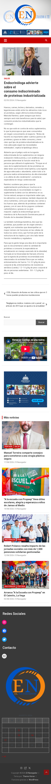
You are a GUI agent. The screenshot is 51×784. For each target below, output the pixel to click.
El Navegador (20, 100)
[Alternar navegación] (5, 40)
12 (19, 735)
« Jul (4, 756)
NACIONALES (10, 493)
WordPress (33, 780)
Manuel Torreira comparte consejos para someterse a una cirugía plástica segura (24, 455)
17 (5, 740)
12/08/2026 (9, 555)
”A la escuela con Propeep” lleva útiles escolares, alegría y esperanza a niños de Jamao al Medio (24, 502)
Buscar (7, 317)
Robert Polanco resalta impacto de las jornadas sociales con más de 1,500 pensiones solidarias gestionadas (24, 549)
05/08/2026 (9, 599)
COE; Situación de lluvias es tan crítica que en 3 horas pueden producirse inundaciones (27, 293)
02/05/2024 (9, 100)
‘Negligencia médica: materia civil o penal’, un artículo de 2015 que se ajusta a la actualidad (25, 304)
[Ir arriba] (46, 772)
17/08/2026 (9, 462)
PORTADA (8, 446)
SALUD (7, 78)
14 (32, 735)
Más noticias (11, 417)
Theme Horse (29, 776)
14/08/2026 (9, 509)
